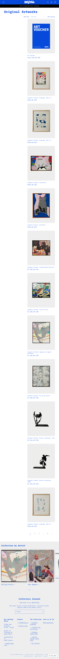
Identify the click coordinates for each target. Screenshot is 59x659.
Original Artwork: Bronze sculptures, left (41, 438)
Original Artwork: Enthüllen (36, 225)
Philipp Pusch (7, 584)
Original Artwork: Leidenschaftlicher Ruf (40, 267)
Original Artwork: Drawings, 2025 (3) (39, 140)
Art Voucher (31, 55)
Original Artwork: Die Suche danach (38, 395)
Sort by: (26, 16)
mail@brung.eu (23, 622)
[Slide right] (33, 589)
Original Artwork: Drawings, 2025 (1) (39, 98)
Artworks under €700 (33, 633)
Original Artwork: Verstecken (36, 182)
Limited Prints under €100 (34, 638)
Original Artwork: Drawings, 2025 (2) (39, 524)
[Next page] (52, 533)
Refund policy (40, 654)
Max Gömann (32, 584)
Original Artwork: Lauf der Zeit (37, 309)
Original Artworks (33, 623)
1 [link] (30, 533)
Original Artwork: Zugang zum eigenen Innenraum (39, 352)
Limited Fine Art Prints (35, 628)
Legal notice (38, 656)
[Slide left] (26, 589)
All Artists (36, 643)
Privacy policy (30, 654)
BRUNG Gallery (19, 654)
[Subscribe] (42, 612)
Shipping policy (28, 656)
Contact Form (23, 626)
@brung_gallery (48, 622)
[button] (3, 2)
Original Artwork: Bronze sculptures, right (39, 481)
